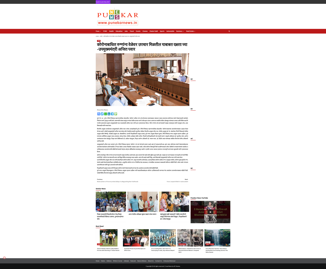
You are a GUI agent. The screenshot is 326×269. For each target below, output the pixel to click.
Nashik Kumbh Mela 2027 (103, 2)
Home (97, 261)
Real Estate (190, 31)
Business (179, 31)
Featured (133, 261)
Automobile (170, 31)
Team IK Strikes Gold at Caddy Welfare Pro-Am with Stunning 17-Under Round (108, 249)
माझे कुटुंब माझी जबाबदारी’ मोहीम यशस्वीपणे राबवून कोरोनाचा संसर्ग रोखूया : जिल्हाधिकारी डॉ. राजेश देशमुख (173, 216)
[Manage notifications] (4, 257)
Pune (97, 31)
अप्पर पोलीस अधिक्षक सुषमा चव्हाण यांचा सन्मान (142, 214)
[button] (229, 31)
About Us (151, 261)
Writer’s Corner (117, 261)
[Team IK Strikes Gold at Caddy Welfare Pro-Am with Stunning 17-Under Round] (109, 237)
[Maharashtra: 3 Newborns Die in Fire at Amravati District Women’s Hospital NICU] (190, 237)
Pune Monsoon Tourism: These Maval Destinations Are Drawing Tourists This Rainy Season (217, 250)
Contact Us (158, 261)
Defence (109, 261)
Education (119, 31)
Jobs (126, 31)
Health (111, 31)
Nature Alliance (141, 261)
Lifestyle (126, 261)
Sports (162, 31)
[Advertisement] (210, 94)
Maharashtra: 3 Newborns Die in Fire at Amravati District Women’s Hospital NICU (190, 250)
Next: (177, 180)
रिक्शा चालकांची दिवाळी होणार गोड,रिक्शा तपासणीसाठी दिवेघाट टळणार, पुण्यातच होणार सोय (110, 216)
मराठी (99, 41)
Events (138, 31)
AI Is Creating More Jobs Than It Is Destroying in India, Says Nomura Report (163, 249)
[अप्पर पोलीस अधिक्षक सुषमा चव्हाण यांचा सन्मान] (142, 202)
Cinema (145, 31)
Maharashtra (182, 244)
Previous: (117, 180)
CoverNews (168, 266)
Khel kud (100, 244)
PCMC (105, 31)
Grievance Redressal (169, 261)
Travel (132, 31)
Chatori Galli (154, 31)
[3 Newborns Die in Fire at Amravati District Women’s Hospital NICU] (210, 212)
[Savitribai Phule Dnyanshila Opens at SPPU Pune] (136, 237)
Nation (153, 244)
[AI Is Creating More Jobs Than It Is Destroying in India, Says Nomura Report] (163, 237)
